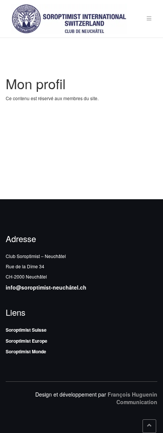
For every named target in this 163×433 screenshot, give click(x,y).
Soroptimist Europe (26, 340)
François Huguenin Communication (132, 398)
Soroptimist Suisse (26, 329)
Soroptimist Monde (26, 351)
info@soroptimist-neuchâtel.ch (46, 287)
